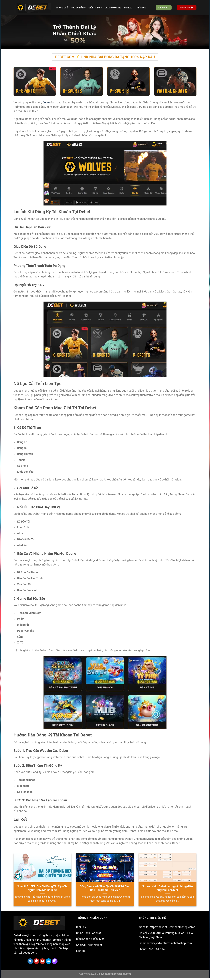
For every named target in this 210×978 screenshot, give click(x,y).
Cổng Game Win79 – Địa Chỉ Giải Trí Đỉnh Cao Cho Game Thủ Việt (105, 888)
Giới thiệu (94, 7)
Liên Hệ (80, 950)
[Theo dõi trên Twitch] (54, 961)
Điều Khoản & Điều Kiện (90, 938)
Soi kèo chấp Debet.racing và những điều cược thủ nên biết (167, 888)
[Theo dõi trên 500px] (48, 961)
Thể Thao (140, 7)
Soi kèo (128, 7)
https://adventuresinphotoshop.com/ (172, 927)
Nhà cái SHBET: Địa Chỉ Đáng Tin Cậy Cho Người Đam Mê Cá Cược (42, 888)
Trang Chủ (62, 7)
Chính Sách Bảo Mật (88, 933)
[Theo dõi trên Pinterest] (36, 961)
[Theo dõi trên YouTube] (42, 961)
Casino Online (113, 7)
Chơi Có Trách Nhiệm (89, 944)
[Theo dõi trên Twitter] (30, 961)
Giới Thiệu (82, 927)
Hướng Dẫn (77, 7)
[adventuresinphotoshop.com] (32, 8)
